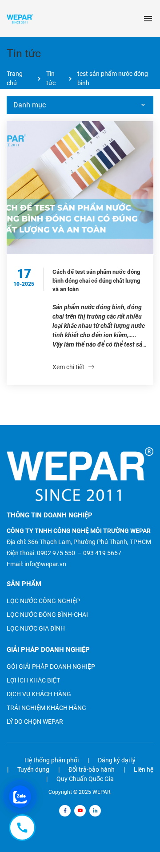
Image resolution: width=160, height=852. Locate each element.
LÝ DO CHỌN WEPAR (35, 721)
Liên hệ (143, 769)
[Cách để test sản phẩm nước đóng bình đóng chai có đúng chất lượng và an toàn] (80, 187)
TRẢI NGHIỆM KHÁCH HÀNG (46, 707)
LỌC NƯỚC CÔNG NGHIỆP (43, 600)
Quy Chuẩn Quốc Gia (85, 778)
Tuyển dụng (33, 769)
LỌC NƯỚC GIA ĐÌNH (36, 628)
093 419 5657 (102, 552)
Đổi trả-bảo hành (91, 769)
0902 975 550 (56, 552)
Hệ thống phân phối (51, 760)
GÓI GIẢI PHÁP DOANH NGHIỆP (51, 666)
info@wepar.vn (45, 564)
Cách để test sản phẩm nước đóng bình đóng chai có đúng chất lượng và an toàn (96, 280)
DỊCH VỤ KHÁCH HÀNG (39, 694)
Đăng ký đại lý (117, 760)
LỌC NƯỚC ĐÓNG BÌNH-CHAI (47, 614)
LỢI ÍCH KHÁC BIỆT (33, 680)
